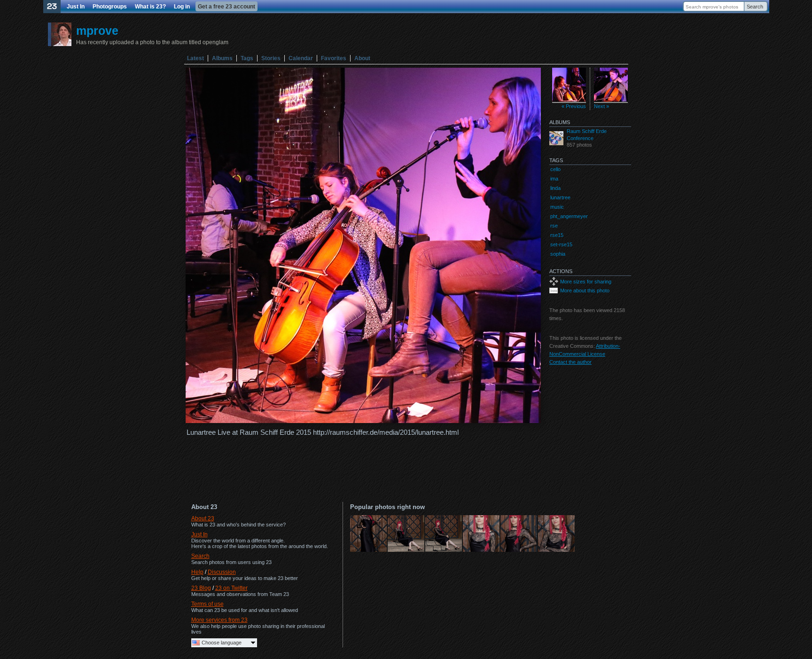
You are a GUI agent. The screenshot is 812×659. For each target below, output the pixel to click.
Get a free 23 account (226, 6)
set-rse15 (561, 244)
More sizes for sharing (585, 281)
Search (755, 6)
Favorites (333, 58)
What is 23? (150, 6)
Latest (195, 58)
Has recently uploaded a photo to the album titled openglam (152, 42)
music (557, 207)
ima (554, 178)
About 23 (202, 518)
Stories (271, 58)
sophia (557, 254)
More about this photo (584, 290)
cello (555, 169)
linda (555, 188)
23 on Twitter (231, 588)
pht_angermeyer (569, 216)
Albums (222, 58)
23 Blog (201, 588)
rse (554, 225)
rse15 (556, 235)
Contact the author (570, 362)
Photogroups (110, 6)
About (362, 58)
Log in (182, 6)
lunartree (560, 197)
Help (197, 572)
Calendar (301, 58)
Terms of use (207, 604)
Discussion (222, 572)
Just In (76, 6)
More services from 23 (219, 620)
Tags (247, 58)
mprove (97, 30)
